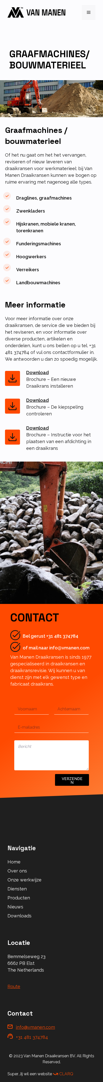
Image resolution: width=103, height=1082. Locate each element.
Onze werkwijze (25, 879)
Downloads (20, 915)
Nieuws (15, 906)
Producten (19, 897)
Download (37, 372)
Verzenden (72, 781)
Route (14, 986)
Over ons (17, 870)
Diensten (17, 888)
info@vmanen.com (35, 1027)
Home (14, 861)
